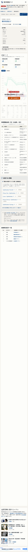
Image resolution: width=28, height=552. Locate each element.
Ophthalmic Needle (8, 190)
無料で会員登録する (15, 98)
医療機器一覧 (3, 11)
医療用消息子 (9, 11)
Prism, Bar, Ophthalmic (9, 193)
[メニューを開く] (25, 2)
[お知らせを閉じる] (26, 5)
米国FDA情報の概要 (13, 220)
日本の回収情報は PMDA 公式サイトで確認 (11, 207)
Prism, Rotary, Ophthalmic (10, 199)
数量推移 (3, 70)
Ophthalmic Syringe (8, 204)
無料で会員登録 (4, 8)
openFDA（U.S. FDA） (11, 212)
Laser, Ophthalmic (8, 196)
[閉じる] (27, 547)
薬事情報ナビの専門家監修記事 (16, 513)
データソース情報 (18, 24)
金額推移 (8, 70)
